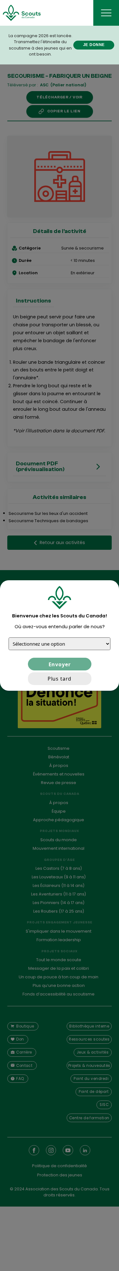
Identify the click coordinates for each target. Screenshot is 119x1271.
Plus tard (60, 678)
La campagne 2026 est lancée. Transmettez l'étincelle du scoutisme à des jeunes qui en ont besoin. (40, 45)
